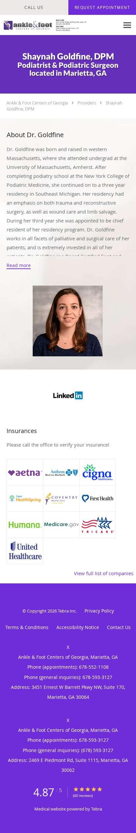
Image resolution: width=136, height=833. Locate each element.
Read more (19, 265)
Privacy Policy (99, 611)
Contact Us (119, 627)
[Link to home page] (59, 25)
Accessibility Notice (77, 627)
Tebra (96, 809)
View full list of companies (103, 573)
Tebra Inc (67, 611)
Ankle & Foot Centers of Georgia (37, 103)
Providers (87, 103)
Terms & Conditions (27, 627)
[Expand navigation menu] (127, 25)
